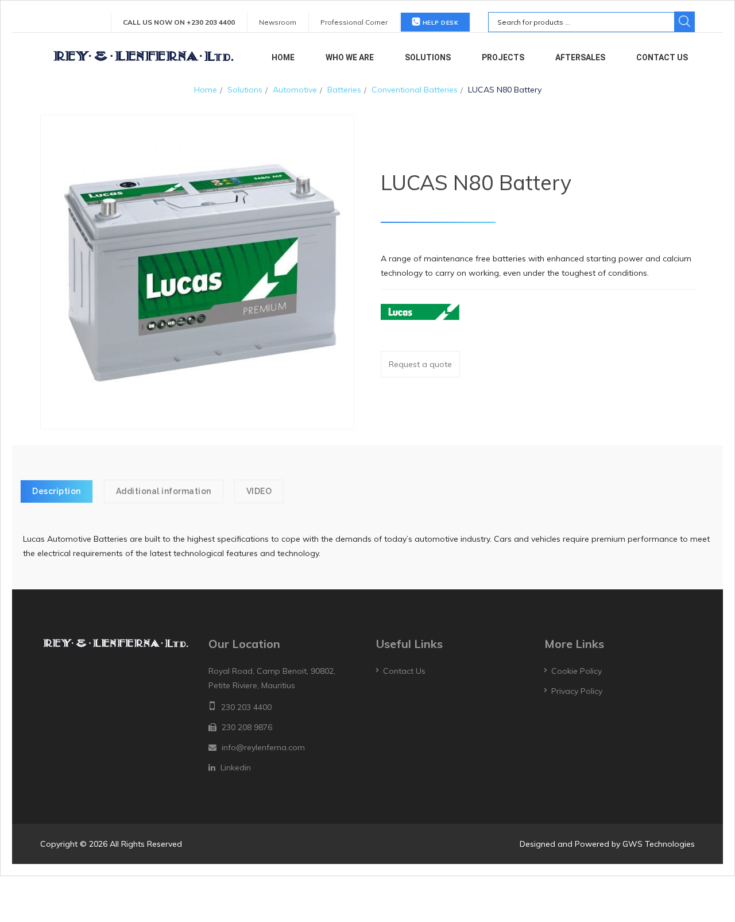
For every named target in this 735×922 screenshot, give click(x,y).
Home (283, 57)
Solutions (428, 57)
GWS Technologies (658, 844)
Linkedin (235, 767)
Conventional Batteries (415, 89)
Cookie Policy (576, 671)
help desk (439, 22)
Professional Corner (354, 22)
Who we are (350, 57)
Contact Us (662, 57)
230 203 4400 (246, 707)
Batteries (344, 89)
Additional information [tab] (163, 491)
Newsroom (277, 22)
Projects (503, 57)
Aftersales (580, 57)
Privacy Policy (576, 691)
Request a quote (420, 364)
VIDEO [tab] (259, 491)
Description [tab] (56, 491)
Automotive (295, 89)
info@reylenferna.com (263, 747)
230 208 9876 (247, 727)
